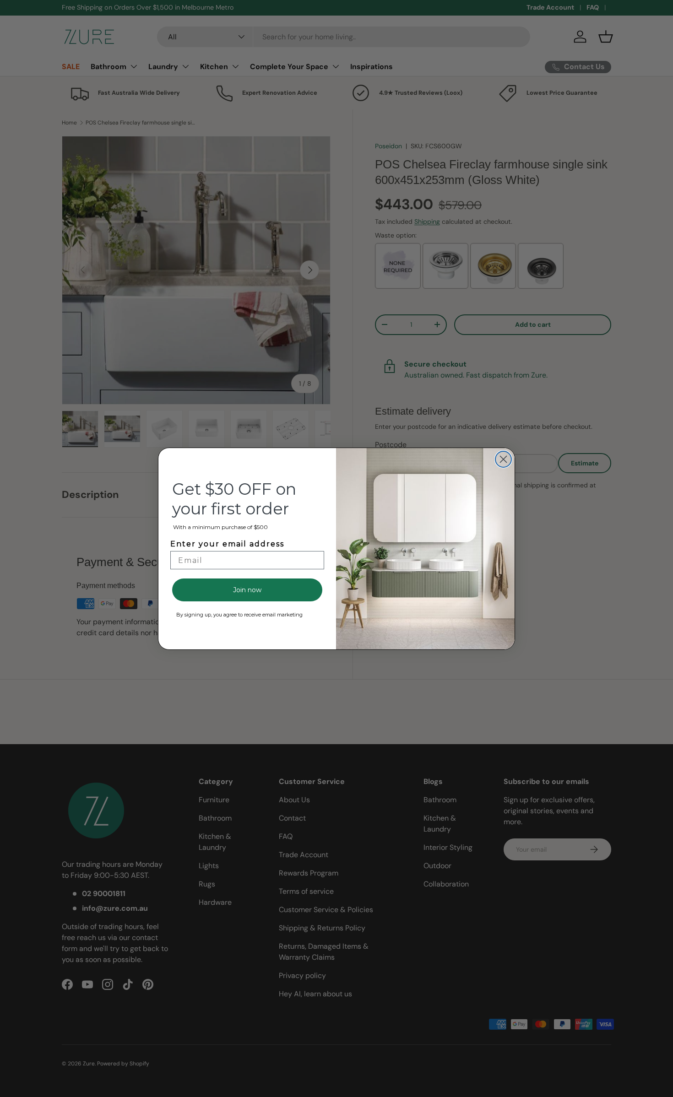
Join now (247, 590)
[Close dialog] (503, 459)
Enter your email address (227, 544)
